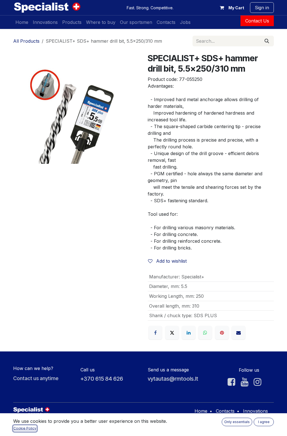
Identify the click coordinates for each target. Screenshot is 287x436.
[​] (231, 382)
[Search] (267, 41)
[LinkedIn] (188, 332)
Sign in (262, 7)
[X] (172, 332)
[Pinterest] (222, 332)
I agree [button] (264, 422)
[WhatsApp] (205, 332)
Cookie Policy (24, 428)
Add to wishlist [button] (171, 261)
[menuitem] (22, 22)
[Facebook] (155, 332)
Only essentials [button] (237, 422)
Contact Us (257, 21)
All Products (26, 41)
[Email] (238, 332)
